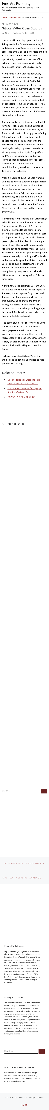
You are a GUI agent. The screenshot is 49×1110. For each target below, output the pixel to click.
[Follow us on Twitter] (26, 1104)
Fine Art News (14, 17)
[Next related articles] (44, 432)
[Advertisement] (24, 823)
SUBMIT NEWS (25, 971)
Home (4, 17)
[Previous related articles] (37, 432)
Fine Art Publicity (19, 1097)
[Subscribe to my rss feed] (23, 1104)
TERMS (26, 968)
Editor (7, 33)
